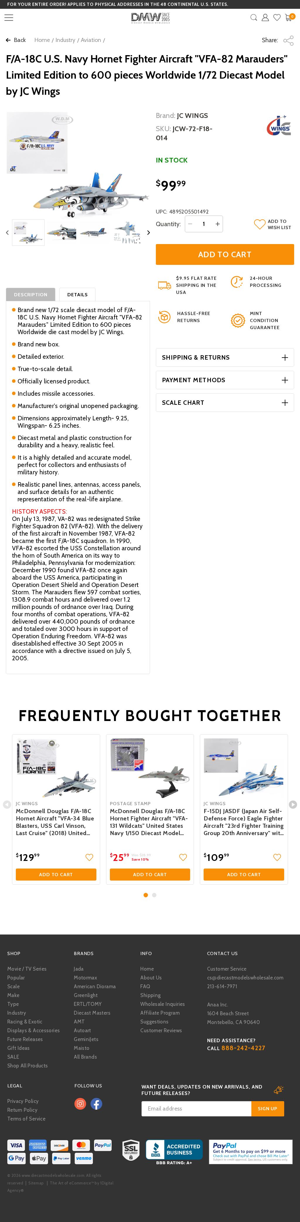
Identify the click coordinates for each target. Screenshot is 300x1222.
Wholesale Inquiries (162, 1004)
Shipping (150, 995)
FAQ (145, 986)
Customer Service (227, 969)
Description (31, 294)
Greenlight (86, 995)
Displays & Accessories (33, 1030)
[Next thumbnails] (148, 233)
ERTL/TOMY (88, 1004)
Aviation (91, 39)
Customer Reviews (161, 1030)
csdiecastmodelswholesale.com (245, 978)
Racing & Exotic (24, 1022)
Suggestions (154, 1022)
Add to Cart (56, 874)
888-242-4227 (243, 1048)
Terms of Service (26, 1119)
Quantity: (168, 224)
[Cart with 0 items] (288, 17)
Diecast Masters (92, 1013)
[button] (146, 895)
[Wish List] (277, 17)
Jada (79, 969)
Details (77, 294)
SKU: (163, 128)
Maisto (81, 1048)
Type (13, 1004)
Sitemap (36, 1183)
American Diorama (95, 986)
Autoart (82, 1030)
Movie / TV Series (27, 969)
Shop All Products (27, 1066)
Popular (16, 978)
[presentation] (7, 804)
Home (42, 39)
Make (13, 995)
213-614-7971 (222, 986)
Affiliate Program (159, 1013)
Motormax (85, 978)
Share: (270, 40)
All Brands (85, 1057)
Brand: (165, 115)
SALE (13, 1057)
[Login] (265, 17)
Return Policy (22, 1110)
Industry (65, 39)
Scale (13, 986)
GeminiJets (86, 1039)
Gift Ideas (18, 1048)
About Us (151, 978)
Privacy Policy (23, 1101)
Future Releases (25, 1039)
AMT (79, 1022)
